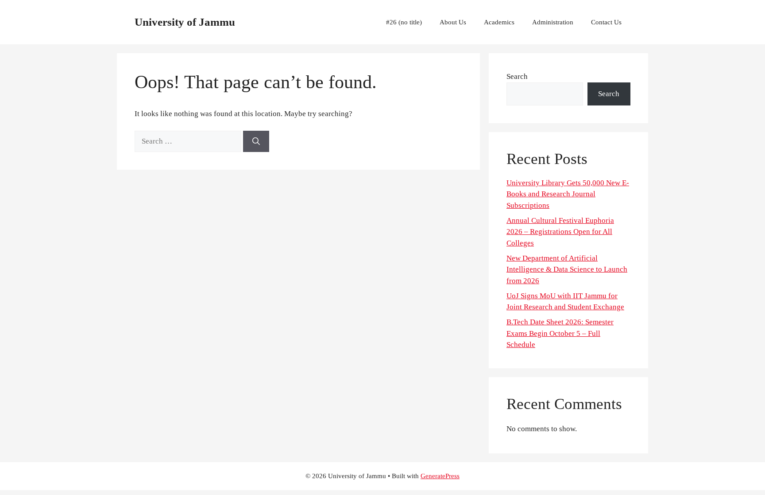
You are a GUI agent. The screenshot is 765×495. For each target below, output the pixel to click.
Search (517, 76)
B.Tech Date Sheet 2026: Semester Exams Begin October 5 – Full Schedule (560, 333)
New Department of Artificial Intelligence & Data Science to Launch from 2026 (566, 269)
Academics (499, 22)
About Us (453, 22)
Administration (552, 22)
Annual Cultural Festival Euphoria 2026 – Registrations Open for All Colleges (560, 231)
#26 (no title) (404, 22)
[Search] (256, 141)
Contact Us (606, 22)
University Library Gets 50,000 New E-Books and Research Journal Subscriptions (567, 194)
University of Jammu (185, 22)
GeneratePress (440, 475)
